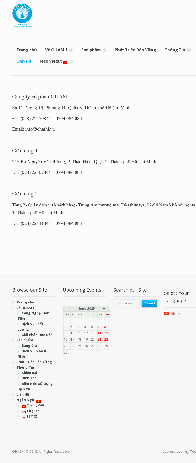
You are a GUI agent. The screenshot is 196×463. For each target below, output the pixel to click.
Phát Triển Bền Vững (135, 49)
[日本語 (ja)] (179, 313)
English (32, 410)
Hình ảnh (29, 378)
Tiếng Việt (35, 405)
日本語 (31, 416)
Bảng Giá (29, 345)
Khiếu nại (29, 372)
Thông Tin (175, 49)
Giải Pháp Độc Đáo (37, 334)
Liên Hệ (23, 61)
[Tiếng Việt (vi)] (166, 313)
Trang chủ (26, 49)
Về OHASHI (56, 49)
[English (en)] (173, 313)
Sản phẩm (91, 49)
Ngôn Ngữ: (51, 61)
